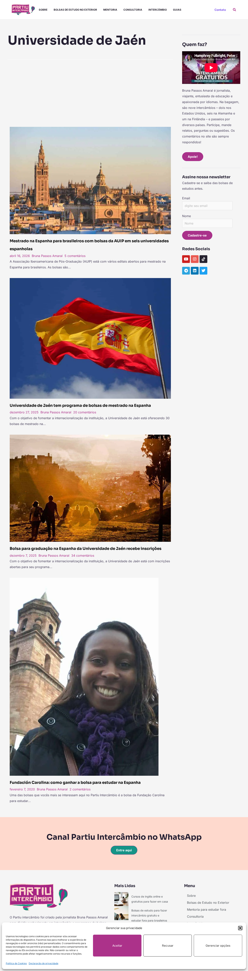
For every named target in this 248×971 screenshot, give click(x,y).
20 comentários (84, 412)
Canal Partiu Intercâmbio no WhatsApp (124, 837)
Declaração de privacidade (43, 963)
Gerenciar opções (218, 945)
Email (186, 198)
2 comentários (80, 789)
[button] (240, 928)
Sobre (43, 9)
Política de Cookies (16, 963)
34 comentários (82, 555)
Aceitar (117, 945)
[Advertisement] (90, 92)
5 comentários (75, 256)
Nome (186, 216)
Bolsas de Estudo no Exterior (75, 9)
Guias (177, 9)
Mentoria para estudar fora (206, 909)
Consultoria (132, 9)
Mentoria (110, 9)
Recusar (167, 945)
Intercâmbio (157, 9)
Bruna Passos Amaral (47, 256)
